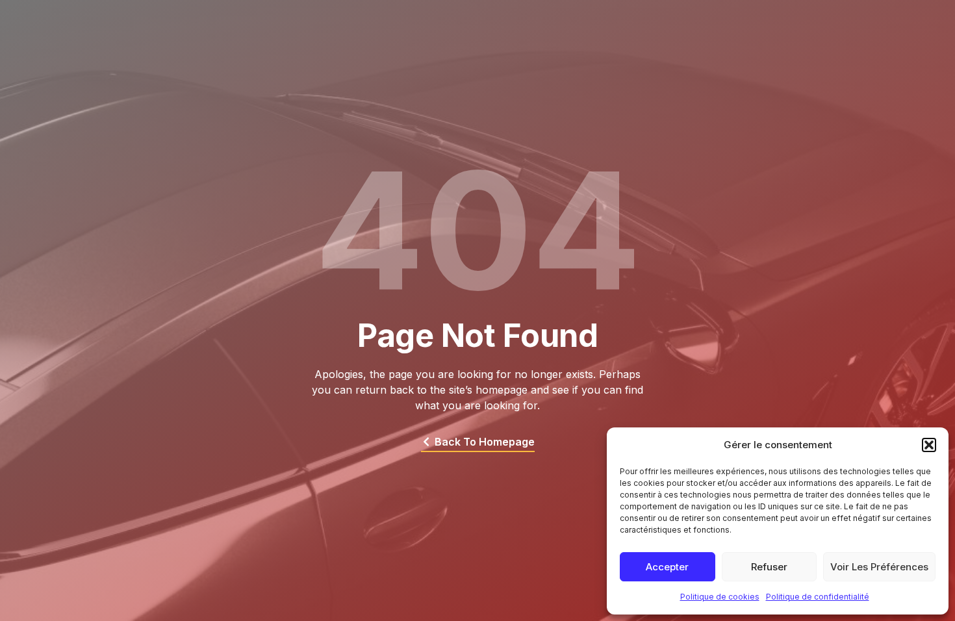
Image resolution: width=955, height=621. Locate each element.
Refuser (769, 567)
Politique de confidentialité (817, 597)
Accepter (667, 567)
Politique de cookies (719, 597)
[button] (929, 444)
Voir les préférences (879, 567)
